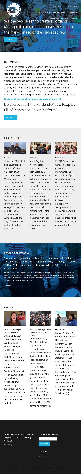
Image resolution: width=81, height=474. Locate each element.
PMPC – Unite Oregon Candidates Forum (12, 331)
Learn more (10, 40)
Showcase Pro (31, 469)
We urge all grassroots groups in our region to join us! (32, 99)
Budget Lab (59, 329)
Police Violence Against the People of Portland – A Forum (40, 332)
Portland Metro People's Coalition (14, 10)
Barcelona (59, 158)
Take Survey (10, 117)
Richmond (33, 158)
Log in (66, 469)
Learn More (8, 285)
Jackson (7, 158)
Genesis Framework (46, 469)
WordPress (58, 469)
